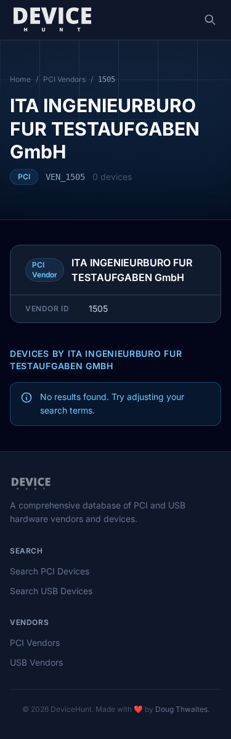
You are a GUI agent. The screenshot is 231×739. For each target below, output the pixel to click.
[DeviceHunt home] (52, 20)
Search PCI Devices (49, 571)
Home (20, 79)
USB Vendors (36, 662)
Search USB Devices (51, 591)
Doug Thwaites (181, 709)
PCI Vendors (64, 79)
